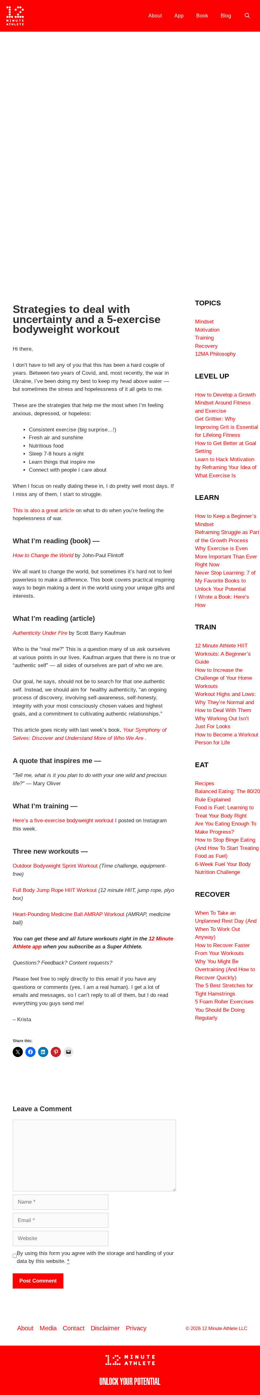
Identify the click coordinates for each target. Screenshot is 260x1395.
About (155, 15)
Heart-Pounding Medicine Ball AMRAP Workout (68, 914)
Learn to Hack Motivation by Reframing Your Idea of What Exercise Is (226, 467)
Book (202, 15)
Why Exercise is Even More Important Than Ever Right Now (226, 556)
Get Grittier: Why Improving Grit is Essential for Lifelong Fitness (226, 427)
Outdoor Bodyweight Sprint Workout (55, 866)
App (179, 15)
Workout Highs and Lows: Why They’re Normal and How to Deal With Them (225, 702)
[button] (7, 158)
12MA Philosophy (215, 354)
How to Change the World (43, 555)
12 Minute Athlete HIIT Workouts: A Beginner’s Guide (223, 654)
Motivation (207, 330)
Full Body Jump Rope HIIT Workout (55, 890)
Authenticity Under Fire (40, 633)
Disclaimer (105, 1328)
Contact (74, 1328)
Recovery (206, 346)
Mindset (204, 322)
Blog (226, 15)
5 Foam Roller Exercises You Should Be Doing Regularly (224, 1010)
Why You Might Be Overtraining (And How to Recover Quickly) (225, 970)
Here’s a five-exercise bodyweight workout (63, 821)
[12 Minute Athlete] (15, 16)
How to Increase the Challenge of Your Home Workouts (223, 678)
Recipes (204, 783)
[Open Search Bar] (247, 16)
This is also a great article (43, 510)
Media (48, 1328)
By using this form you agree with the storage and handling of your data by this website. (95, 1257)
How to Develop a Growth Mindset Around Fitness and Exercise (225, 403)
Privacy (136, 1328)
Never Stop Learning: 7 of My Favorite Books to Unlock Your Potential (225, 581)
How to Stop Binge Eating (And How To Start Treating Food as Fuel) (227, 848)
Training (204, 338)
